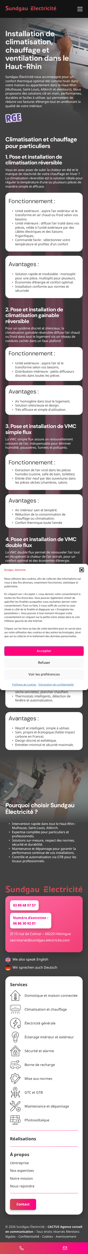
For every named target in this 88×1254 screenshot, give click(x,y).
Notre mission (21, 1178)
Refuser (44, 663)
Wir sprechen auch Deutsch (35, 967)
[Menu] (80, 9)
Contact (23, 1204)
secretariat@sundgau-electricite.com (40, 940)
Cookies (47, 1236)
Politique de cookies (24, 684)
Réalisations (23, 1139)
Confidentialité (28, 1236)
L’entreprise (19, 1163)
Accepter (44, 651)
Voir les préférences (44, 674)
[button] (81, 570)
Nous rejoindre (22, 1186)
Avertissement (66, 1236)
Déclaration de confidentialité (56, 684)
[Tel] (22, 1248)
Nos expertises (22, 1170)
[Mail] (66, 1248)
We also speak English (30, 959)
